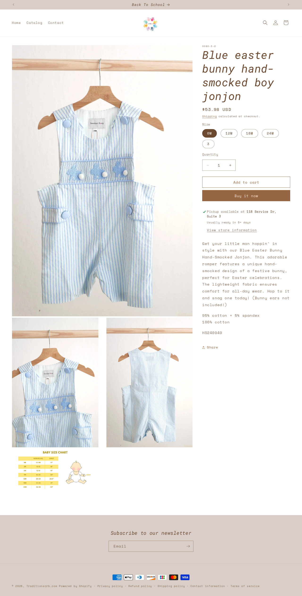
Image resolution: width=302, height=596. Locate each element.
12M (229, 133)
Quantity (210, 154)
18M (249, 133)
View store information (232, 229)
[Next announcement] (288, 4)
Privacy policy (110, 586)
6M (209, 133)
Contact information (207, 586)
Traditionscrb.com (41, 586)
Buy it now (246, 195)
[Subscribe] (188, 546)
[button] (265, 22)
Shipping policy (171, 586)
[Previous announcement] (13, 4)
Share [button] (212, 347)
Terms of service (245, 586)
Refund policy (140, 586)
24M (270, 133)
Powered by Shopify (75, 586)
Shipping (209, 116)
